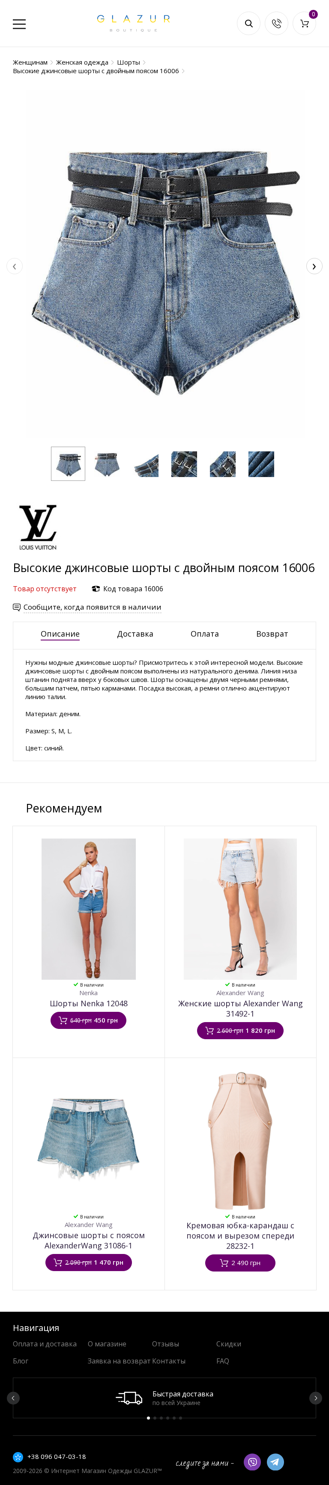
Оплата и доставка (45, 1344)
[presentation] (14, 266)
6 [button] (180, 1418)
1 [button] (148, 1418)
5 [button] (174, 1418)
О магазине (107, 1344)
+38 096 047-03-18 (56, 1456)
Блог (20, 1361)
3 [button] (161, 1418)
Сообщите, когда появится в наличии (93, 607)
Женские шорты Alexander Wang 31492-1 (240, 1008)
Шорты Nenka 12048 (89, 1003)
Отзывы (165, 1344)
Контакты (168, 1361)
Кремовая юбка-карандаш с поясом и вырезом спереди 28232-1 (240, 1235)
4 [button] (167, 1418)
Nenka (88, 992)
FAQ (222, 1361)
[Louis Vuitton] (38, 555)
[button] (68, 464)
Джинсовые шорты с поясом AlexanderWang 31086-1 (89, 1240)
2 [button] (154, 1418)
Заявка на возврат (119, 1361)
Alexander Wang (240, 992)
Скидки (228, 1344)
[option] (164, 1398)
